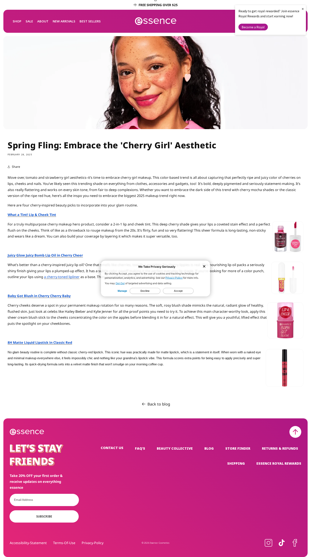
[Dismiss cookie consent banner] (204, 266)
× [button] (303, 8)
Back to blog (158, 404)
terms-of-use (64, 543)
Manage (122, 290)
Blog (209, 448)
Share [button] (16, 167)
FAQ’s (140, 448)
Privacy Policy (174, 277)
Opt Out (120, 283)
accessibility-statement (28, 543)
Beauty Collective (175, 448)
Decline (145, 290)
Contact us (112, 448)
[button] (17, 21)
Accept (178, 290)
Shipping (236, 463)
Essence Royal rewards (278, 463)
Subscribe (44, 516)
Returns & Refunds (280, 448)
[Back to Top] (295, 432)
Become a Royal (253, 27)
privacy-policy (92, 543)
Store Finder (237, 448)
